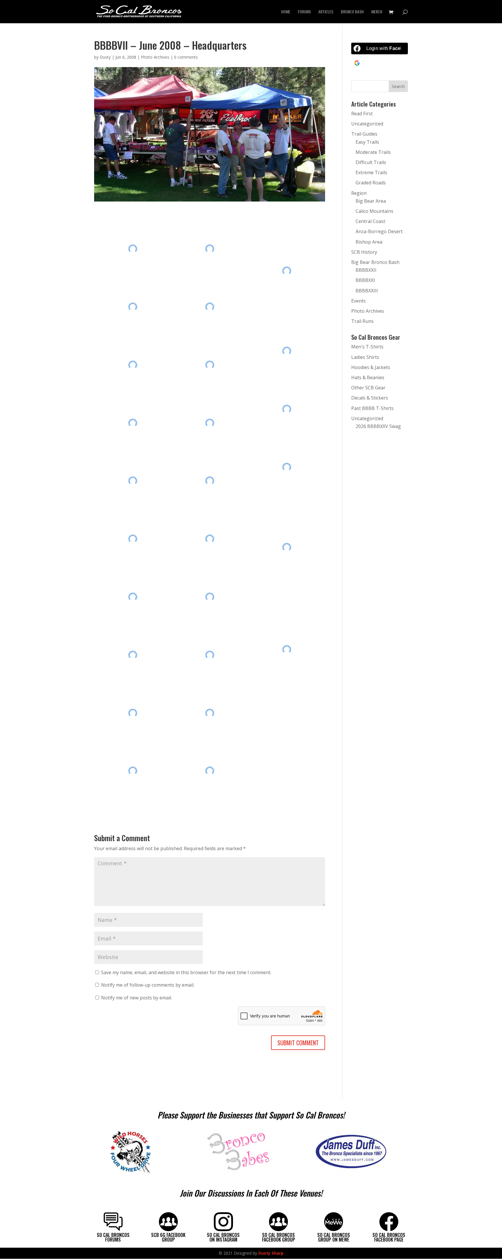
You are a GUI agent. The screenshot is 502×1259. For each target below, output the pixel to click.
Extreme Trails (371, 172)
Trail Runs (362, 321)
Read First (362, 113)
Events (358, 301)
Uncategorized (367, 123)
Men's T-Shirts (367, 346)
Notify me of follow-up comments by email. (147, 985)
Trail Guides (364, 134)
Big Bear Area (371, 201)
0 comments (186, 57)
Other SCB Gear (368, 387)
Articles (325, 12)
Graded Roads (371, 182)
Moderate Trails (373, 152)
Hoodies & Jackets (370, 367)
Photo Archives (155, 57)
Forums (304, 12)
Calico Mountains (374, 211)
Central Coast (370, 221)
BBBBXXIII (367, 290)
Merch (376, 12)
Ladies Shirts (365, 357)
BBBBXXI (365, 280)
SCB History (364, 252)
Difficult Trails (371, 162)
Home (285, 12)
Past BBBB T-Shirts (372, 408)
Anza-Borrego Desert (379, 231)
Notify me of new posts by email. (136, 997)
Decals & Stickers (369, 398)
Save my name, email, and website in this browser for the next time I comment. (186, 972)
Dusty (105, 57)
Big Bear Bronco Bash (375, 262)
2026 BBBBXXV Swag (378, 426)
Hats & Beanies (367, 377)
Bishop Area (369, 242)
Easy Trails (367, 142)
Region (359, 193)
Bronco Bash (352, 12)
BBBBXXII (366, 270)
